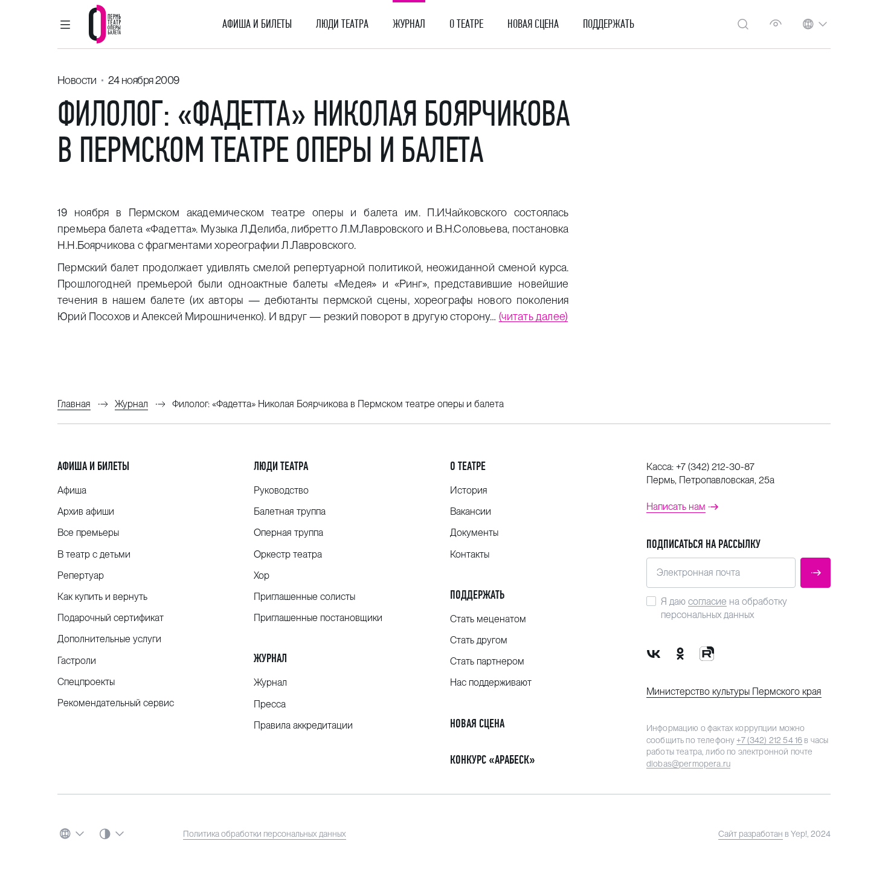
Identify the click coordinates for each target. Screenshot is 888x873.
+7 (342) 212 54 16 (769, 740)
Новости (77, 80)
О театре (466, 24)
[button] (65, 24)
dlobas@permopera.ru (688, 763)
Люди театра (342, 24)
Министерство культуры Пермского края (734, 691)
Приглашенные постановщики (318, 617)
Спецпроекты (86, 682)
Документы (474, 532)
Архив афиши (85, 511)
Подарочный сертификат (110, 617)
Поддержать (608, 24)
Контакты (469, 554)
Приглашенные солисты (304, 596)
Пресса (270, 704)
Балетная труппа (290, 511)
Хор (261, 575)
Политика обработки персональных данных (264, 834)
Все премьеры (88, 532)
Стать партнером (487, 661)
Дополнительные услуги (109, 639)
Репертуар (80, 575)
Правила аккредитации (303, 725)
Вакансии (470, 511)
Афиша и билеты (257, 24)
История (468, 490)
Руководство (281, 490)
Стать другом (478, 640)
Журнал (409, 24)
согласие (707, 601)
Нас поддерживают (491, 682)
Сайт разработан (750, 834)
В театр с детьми (93, 554)
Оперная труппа (288, 532)
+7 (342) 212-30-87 (715, 466)
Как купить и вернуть (102, 596)
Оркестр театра (288, 554)
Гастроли (76, 660)
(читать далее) (533, 316)
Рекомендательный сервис (115, 703)
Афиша (71, 490)
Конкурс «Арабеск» (492, 760)
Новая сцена (533, 24)
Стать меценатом (488, 619)
